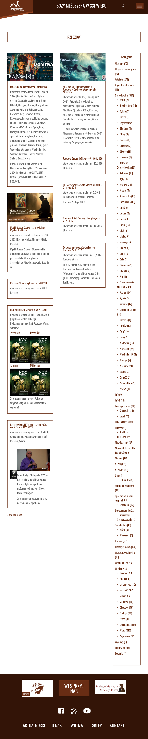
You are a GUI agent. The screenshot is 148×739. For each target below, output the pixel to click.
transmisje (120, 541)
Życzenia (119, 653)
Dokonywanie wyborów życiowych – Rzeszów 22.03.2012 (80, 249)
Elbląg (44, 100)
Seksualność (126, 625)
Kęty (22, 114)
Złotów (26, 158)
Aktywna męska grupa (125, 69)
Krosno (37, 114)
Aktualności (34, 725)
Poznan (22, 136)
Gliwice (30, 105)
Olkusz (28, 127)
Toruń (38, 145)
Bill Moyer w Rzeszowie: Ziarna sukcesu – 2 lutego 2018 (82, 186)
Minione (14, 127)
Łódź (26, 123)
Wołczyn (14, 154)
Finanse (123, 579)
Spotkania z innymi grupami (87, 115)
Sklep (97, 725)
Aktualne (119, 63)
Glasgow (22, 105)
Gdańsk (13, 105)
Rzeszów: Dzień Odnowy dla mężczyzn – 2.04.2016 (81, 219)
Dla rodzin (124, 410)
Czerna (13, 100)
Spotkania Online (18, 140)
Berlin (20, 96)
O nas (117, 475)
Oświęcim (14, 132)
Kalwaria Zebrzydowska (31, 109)
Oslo (41, 127)
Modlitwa (67, 110)
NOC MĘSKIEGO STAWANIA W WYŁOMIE (28, 310)
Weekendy (125, 535)
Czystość (124, 573)
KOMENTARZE (121, 422)
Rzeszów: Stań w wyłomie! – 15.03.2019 (29, 283)
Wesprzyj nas (74, 688)
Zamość (39, 154)
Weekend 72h (121, 563)
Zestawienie (121, 647)
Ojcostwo (77, 110)
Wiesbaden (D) (38, 149)
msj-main (30, 288)
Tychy (45, 145)
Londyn (44, 118)
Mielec (32, 123)
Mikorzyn (41, 123)
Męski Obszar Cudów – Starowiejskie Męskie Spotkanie (28, 229)
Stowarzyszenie (122, 510)
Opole (35, 127)
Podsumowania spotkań (21, 323)
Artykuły (74, 101)
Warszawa (26, 149)
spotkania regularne (124, 486)
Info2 (117, 400)
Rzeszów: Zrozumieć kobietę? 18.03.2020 (82, 158)
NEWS (21, 127)
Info (117, 394)
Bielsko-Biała (30, 96)
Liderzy (118, 428)
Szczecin (23, 145)
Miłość (88, 106)
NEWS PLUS (120, 470)
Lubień (13, 123)
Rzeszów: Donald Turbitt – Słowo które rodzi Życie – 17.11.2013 (28, 426)
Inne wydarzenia (122, 406)
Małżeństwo (68, 106)
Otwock (24, 132)
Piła (30, 132)
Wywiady (119, 642)
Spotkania (68, 115)
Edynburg (35, 100)
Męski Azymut (121, 442)
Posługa (123, 613)
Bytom (41, 96)
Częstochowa (24, 100)
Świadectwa (69, 119)
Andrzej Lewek (33, 92)
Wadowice (15, 149)
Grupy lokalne (42, 105)
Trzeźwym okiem (83, 119)
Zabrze (31, 154)
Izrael (122, 416)
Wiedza (66, 124)
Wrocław (23, 154)
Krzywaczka (15, 118)
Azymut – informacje (125, 85)
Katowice (14, 114)
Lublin (20, 123)
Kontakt (117, 725)
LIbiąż (37, 118)
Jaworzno (14, 109)
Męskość (15, 319)
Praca (122, 619)
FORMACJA (125, 480)
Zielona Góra (16, 158)
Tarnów (31, 145)
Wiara (45, 323)
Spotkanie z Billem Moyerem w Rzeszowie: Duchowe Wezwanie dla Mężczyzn (79, 89)
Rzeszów (38, 136)
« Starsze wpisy (14, 515)
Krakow (29, 114)
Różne (85, 110)
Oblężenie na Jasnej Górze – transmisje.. (29, 87)
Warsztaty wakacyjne (125, 552)
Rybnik (30, 136)
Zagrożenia (125, 636)
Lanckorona (27, 118)
